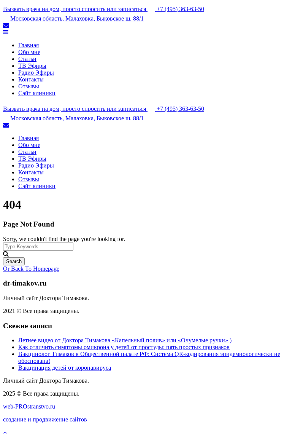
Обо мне (29, 52)
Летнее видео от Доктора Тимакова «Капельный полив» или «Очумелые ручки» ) (125, 340)
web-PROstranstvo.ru (29, 406)
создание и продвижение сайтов (45, 419)
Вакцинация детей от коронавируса (64, 367)
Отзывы (28, 86)
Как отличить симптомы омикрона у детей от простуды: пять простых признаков (124, 347)
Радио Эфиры (36, 72)
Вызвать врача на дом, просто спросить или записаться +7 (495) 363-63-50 (103, 9)
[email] (6, 25)
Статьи (27, 59)
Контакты (31, 79)
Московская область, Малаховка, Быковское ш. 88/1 (77, 18)
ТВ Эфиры (32, 65)
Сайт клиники (37, 93)
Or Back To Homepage (31, 268)
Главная (28, 45)
